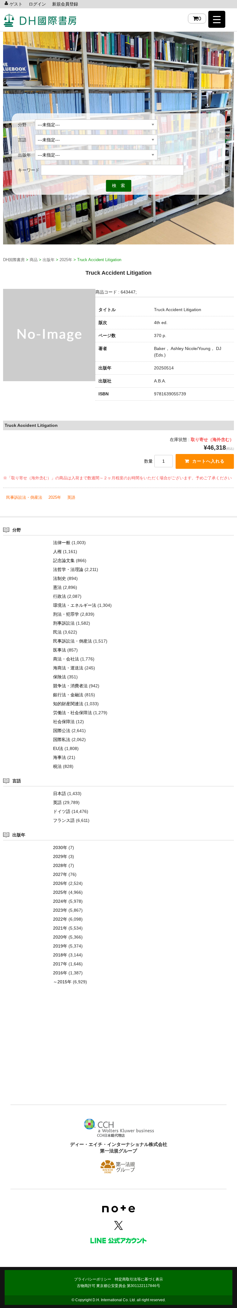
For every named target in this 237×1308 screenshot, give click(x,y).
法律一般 (61, 542)
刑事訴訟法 (64, 623)
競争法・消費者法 (70, 685)
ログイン (37, 4)
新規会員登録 (65, 4)
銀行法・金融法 (68, 694)
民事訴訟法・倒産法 (24, 497)
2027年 (60, 874)
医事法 (59, 650)
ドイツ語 (61, 811)
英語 (71, 497)
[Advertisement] (118, 1054)
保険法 (59, 676)
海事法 (59, 757)
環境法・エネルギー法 (74, 605)
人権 (57, 551)
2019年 (60, 946)
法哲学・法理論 (68, 569)
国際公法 (61, 730)
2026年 (60, 883)
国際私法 (61, 739)
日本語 (59, 793)
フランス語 (64, 820)
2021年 (60, 928)
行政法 (59, 596)
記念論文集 (64, 560)
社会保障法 (64, 721)
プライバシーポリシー (92, 1279)
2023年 (60, 910)
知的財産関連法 (68, 703)
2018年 (60, 954)
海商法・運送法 (68, 667)
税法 (57, 766)
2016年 (60, 972)
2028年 (60, 865)
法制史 (59, 578)
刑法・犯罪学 (66, 614)
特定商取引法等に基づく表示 (139, 1279)
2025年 (54, 497)
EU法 (58, 748)
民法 (57, 632)
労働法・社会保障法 (72, 712)
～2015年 (62, 981)
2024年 (60, 901)
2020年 (60, 937)
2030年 (60, 847)
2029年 (60, 856)
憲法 (57, 587)
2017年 (60, 963)
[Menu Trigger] (216, 19)
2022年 (60, 919)
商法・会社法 (66, 658)
